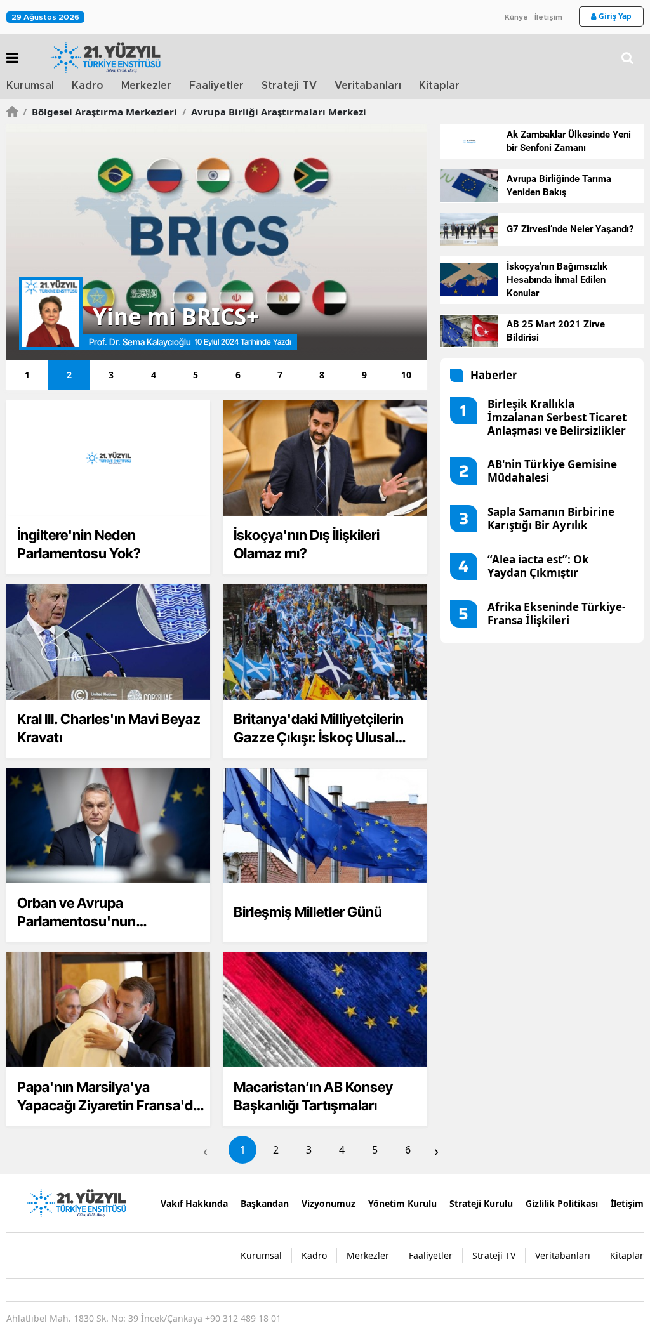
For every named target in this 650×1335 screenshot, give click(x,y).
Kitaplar (439, 86)
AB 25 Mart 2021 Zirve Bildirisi (556, 331)
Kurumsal (30, 86)
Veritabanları (368, 86)
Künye (516, 17)
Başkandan (265, 1203)
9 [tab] (364, 375)
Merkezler (146, 86)
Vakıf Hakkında (194, 1203)
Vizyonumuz (328, 1203)
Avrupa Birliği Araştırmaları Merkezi (274, 111)
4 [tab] (153, 375)
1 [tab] (27, 375)
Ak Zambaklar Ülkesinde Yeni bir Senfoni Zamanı (569, 141)
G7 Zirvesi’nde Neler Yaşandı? (570, 229)
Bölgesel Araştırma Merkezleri (100, 111)
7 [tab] (279, 375)
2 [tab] (69, 375)
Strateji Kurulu (481, 1203)
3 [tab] (111, 375)
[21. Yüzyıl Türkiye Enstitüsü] (76, 1202)
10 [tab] (406, 375)
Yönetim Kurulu (402, 1203)
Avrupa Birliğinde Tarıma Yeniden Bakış (559, 185)
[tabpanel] (216, 242)
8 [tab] (321, 375)
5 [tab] (195, 375)
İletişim (548, 17)
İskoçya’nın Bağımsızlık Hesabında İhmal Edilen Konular (557, 280)
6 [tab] (238, 375)
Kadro (87, 86)
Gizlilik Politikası (562, 1203)
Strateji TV (289, 86)
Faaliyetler (216, 86)
